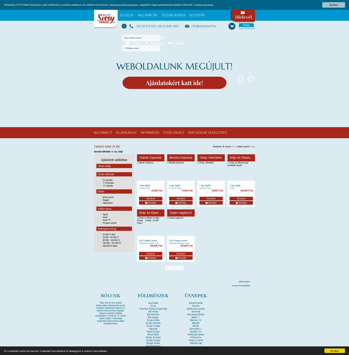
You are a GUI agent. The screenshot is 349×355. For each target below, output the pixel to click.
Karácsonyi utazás (196, 308)
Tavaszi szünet (196, 340)
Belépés (246, 25)
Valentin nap (196, 343)
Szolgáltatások (174, 15)
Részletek (150, 198)
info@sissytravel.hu (203, 26)
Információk (150, 133)
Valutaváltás (148, 15)
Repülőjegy (156, 43)
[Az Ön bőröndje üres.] (231, 26)
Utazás (136, 43)
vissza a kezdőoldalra (241, 285)
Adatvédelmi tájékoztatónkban (123, 5)
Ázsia (153, 305)
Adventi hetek (196, 303)
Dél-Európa (153, 317)
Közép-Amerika (153, 337)
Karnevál (196, 311)
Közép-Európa (153, 340)
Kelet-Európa (153, 331)
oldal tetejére (244, 281)
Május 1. (196, 317)
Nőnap (196, 325)
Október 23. (195, 331)
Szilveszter (195, 337)
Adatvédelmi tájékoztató (207, 133)
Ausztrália (153, 303)
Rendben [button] (334, 5)
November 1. (196, 328)
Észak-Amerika (153, 323)
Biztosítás (197, 15)
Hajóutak (153, 328)
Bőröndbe (151, 203)
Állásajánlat (126, 133)
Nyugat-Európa (153, 345)
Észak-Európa (153, 325)
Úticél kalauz (173, 133)
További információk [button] (203, 5)
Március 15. (195, 320)
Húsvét (195, 305)
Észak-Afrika (153, 320)
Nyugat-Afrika (153, 343)
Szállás (179, 43)
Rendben (334, 350)
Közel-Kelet (153, 334)
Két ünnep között (195, 314)
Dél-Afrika (153, 311)
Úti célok (126, 15)
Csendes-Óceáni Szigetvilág (153, 308)
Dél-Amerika (153, 314)
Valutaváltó (102, 133)
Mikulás (196, 323)
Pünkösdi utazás (196, 334)
